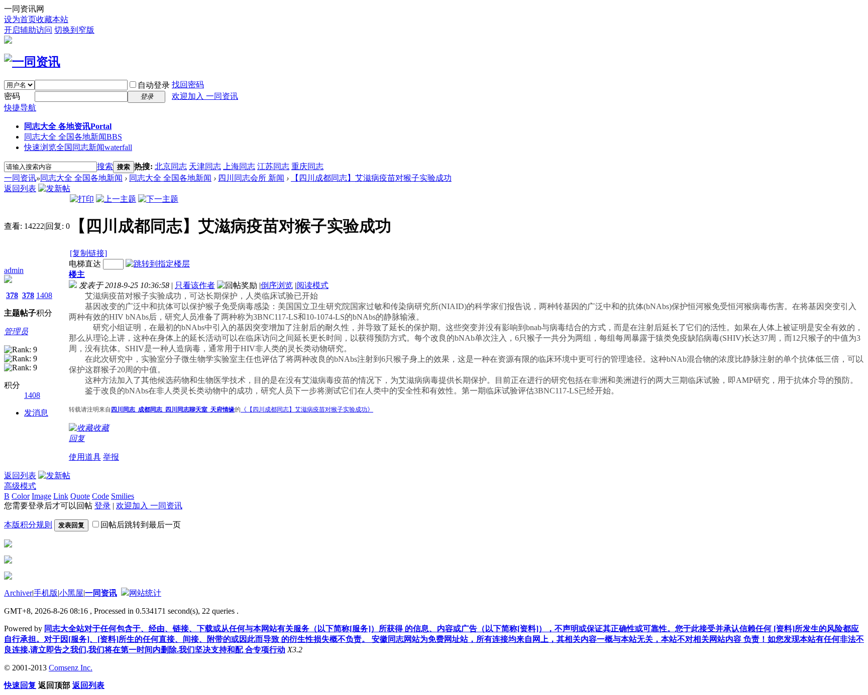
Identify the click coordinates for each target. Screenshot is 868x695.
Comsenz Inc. (70, 667)
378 (12, 295)
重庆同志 (307, 166)
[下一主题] (158, 199)
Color (21, 496)
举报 (111, 457)
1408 (44, 295)
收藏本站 (52, 19)
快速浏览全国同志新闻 (78, 147)
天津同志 (205, 166)
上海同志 (239, 166)
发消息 (36, 412)
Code (100, 496)
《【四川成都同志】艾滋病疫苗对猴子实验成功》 (307, 409)
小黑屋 (71, 593)
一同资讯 (20, 178)
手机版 (46, 593)
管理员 (16, 331)
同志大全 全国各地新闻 (73, 136)
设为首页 (20, 19)
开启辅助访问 (28, 30)
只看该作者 (195, 285)
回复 (77, 438)
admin (14, 270)
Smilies (122, 496)
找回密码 (188, 84)
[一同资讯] (32, 61)
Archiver (18, 593)
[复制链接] (88, 253)
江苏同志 (273, 166)
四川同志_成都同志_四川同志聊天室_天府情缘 (173, 409)
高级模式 (20, 486)
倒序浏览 (277, 285)
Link (60, 496)
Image (41, 496)
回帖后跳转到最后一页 (140, 524)
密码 (12, 96)
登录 (102, 505)
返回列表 (20, 188)
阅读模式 (312, 285)
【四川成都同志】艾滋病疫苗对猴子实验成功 (371, 178)
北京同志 (171, 166)
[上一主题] (116, 199)
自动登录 (154, 85)
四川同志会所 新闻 (251, 178)
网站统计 (145, 593)
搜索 (105, 166)
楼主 (77, 274)
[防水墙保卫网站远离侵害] (125, 593)
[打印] (82, 199)
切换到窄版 (74, 30)
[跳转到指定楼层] (158, 263)
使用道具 (85, 457)
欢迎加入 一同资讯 (205, 96)
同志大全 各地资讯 (68, 126)
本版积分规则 (28, 524)
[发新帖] (54, 188)
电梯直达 (85, 263)
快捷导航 (20, 107)
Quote (80, 496)
